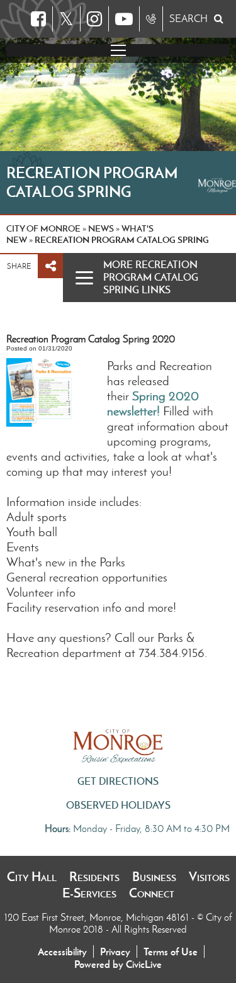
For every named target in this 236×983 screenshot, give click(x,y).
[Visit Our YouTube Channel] (124, 18)
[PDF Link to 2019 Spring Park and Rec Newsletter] (161, 410)
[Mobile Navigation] (118, 50)
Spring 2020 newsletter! (153, 403)
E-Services (89, 893)
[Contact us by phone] (151, 19)
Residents (94, 876)
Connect (151, 893)
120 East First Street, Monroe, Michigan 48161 (97, 917)
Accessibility (62, 951)
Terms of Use (170, 951)
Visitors (209, 876)
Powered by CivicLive (118, 964)
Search (188, 19)
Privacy (115, 951)
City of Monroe (43, 228)
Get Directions (118, 781)
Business (154, 876)
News (101, 228)
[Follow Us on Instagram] (94, 18)
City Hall (32, 876)
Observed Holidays (118, 805)
